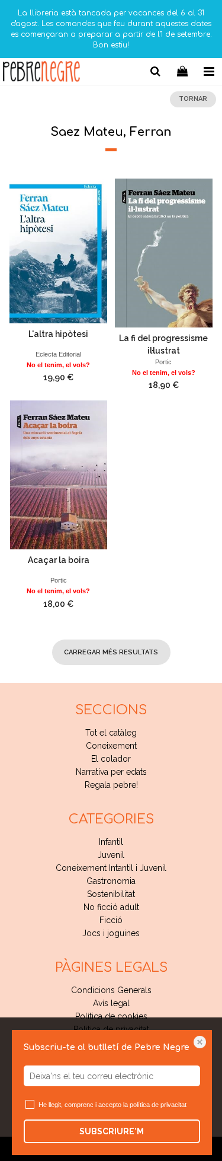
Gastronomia (111, 881)
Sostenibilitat (111, 894)
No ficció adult (111, 907)
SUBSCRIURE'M (111, 1131)
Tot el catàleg (111, 732)
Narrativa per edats (111, 772)
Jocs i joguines (111, 933)
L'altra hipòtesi (58, 334)
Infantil (111, 842)
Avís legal (111, 1003)
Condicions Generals (111, 990)
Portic (163, 361)
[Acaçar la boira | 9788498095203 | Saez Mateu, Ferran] (58, 474)
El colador (111, 759)
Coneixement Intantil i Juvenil (111, 868)
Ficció (111, 920)
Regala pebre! (111, 785)
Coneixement (111, 745)
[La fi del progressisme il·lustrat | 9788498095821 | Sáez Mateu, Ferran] (164, 253)
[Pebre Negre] (41, 73)
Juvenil (111, 855)
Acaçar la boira (58, 560)
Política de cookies (111, 1016)
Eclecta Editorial (58, 354)
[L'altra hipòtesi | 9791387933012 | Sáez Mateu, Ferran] (58, 251)
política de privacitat (158, 1104)
